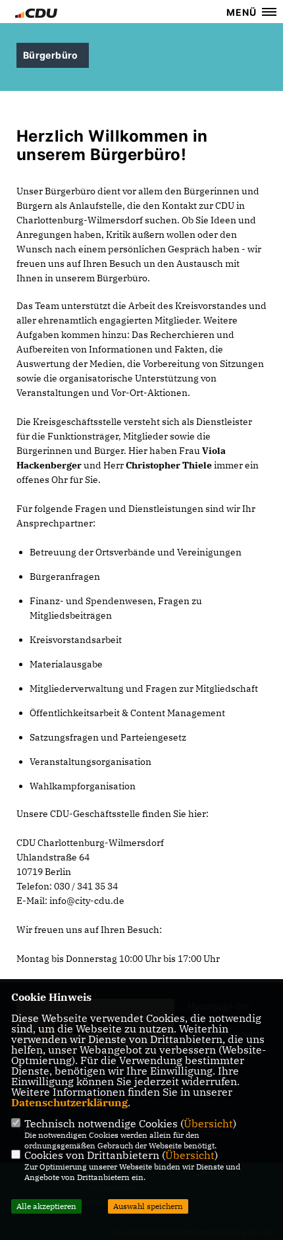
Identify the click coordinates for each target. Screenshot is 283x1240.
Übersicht (208, 1123)
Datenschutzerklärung (69, 1102)
